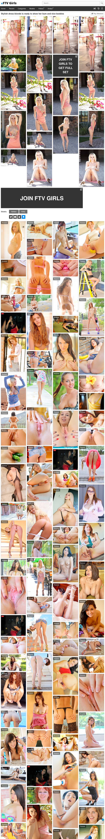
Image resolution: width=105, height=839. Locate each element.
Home (3, 9)
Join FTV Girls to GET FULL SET (66, 65)
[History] (98, 8)
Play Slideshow (98, 13)
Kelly (23, 211)
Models (32, 9)
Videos (40, 9)
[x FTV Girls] (9, 3)
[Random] (95, 8)
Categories (22, 9)
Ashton (13, 211)
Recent (11, 9)
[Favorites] (102, 8)
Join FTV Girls (42, 198)
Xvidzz (50, 9)
